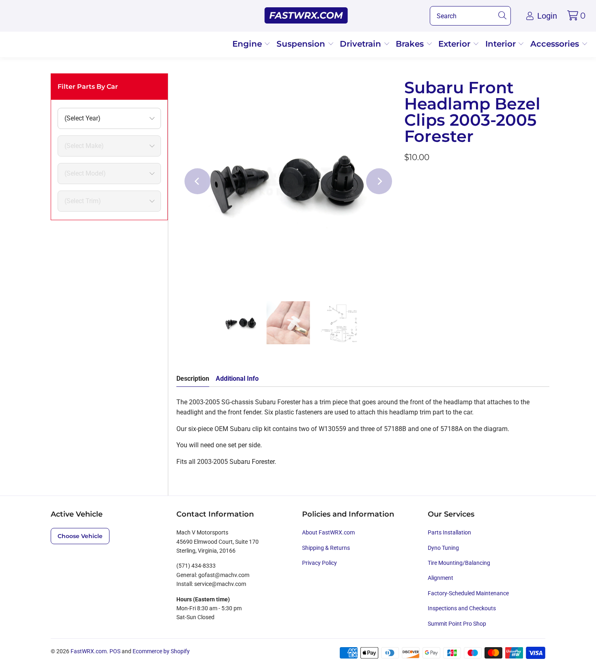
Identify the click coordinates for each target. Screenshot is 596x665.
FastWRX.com (89, 651)
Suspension (302, 44)
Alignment (440, 578)
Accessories (555, 44)
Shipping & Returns (326, 548)
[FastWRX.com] (306, 15)
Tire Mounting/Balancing (459, 563)
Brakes (411, 44)
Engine (248, 44)
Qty (409, 179)
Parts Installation (449, 532)
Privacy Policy (319, 563)
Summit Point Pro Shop (457, 623)
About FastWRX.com (328, 532)
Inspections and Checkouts (462, 608)
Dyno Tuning (443, 548)
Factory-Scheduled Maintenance (468, 593)
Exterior (455, 44)
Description (192, 378)
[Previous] (197, 181)
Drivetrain (362, 44)
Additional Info (237, 378)
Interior (501, 44)
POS (114, 651)
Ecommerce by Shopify (161, 651)
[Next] (379, 181)
